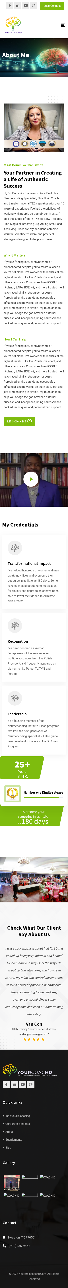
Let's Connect (52, 5)
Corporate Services (17, 1124)
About (9, 1132)
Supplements (13, 1139)
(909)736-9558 (19, 1246)
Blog (8, 1147)
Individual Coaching (17, 1116)
